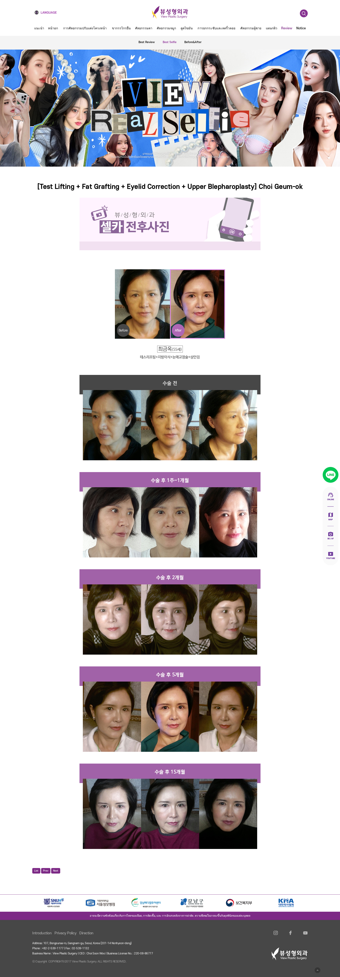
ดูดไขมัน (187, 28)
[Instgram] (275, 935)
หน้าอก (53, 28)
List (36, 870)
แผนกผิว (271, 28)
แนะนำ (39, 28)
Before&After (192, 42)
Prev (45, 870)
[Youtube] (305, 935)
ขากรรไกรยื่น (121, 28)
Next (55, 870)
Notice (301, 28)
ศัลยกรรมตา (143, 28)
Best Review (147, 42)
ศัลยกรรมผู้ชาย (250, 28)
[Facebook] (290, 935)
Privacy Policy (65, 933)
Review (286, 28)
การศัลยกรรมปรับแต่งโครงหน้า (85, 28)
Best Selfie (169, 42)
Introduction (42, 933)
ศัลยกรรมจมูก (166, 28)
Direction (86, 933)
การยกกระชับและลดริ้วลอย (216, 28)
